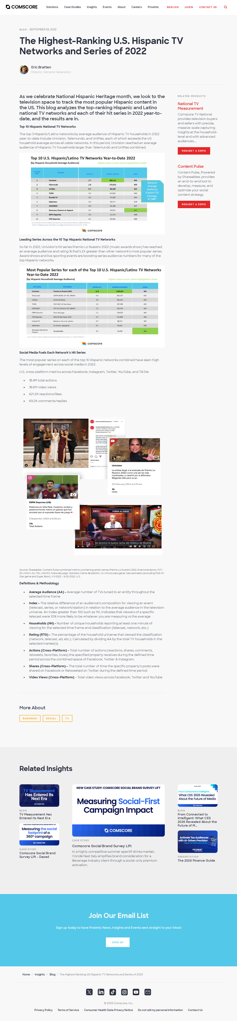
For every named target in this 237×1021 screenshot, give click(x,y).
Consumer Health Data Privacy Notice (108, 1010)
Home (26, 974)
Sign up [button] (117, 942)
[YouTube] (136, 993)
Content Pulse (191, 166)
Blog (23, 29)
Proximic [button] (153, 7)
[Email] (147, 993)
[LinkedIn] (101, 993)
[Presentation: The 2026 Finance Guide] (198, 841)
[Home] (21, 9)
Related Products (192, 96)
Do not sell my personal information (160, 1010)
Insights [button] (92, 7)
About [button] (122, 7)
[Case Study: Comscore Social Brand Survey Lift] (118, 810)
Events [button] (107, 7)
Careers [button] (136, 7)
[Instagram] (124, 993)
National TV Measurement (190, 106)
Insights (40, 974)
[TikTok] (112, 993)
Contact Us (195, 1010)
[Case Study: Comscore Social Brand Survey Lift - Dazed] (39, 834)
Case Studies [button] (72, 7)
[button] (173, 9)
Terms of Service (68, 1010)
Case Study (28, 849)
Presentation (188, 856)
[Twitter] (89, 993)
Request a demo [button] (194, 150)
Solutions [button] (52, 7)
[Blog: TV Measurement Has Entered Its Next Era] (39, 795)
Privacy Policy (43, 1010)
